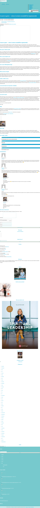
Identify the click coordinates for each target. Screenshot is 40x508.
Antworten (3, 158)
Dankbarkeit (3, 376)
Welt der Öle (7, 246)
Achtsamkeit (3, 366)
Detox (2, 378)
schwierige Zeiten (3, 412)
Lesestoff (2, 400)
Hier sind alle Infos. (9, 256)
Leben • (31, 7)
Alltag (2, 369)
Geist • (30, 5)
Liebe (2, 402)
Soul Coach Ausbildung (5, 251)
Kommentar (1, 217)
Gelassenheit (3, 381)
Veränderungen (11, 113)
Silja (30, 9)
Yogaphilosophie (3, 436)
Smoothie (2, 419)
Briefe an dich (3, 142)
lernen (8, 113)
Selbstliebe (3, 417)
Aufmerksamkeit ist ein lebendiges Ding (6, 476)
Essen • (31, 6)
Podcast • (31, 4)
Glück (2, 388)
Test (32, 11)
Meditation (3, 405)
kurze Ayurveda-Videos (23, 80)
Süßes (2, 424)
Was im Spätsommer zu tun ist (5, 149)
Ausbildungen (9, 60)
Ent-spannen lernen (4, 494)
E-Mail (1, 224)
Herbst (2, 390)
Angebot (14, 97)
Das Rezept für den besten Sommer (6, 488)
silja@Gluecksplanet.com (5, 500)
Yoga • (30, 8)
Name (0, 222)
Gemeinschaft (3, 383)
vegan (2, 426)
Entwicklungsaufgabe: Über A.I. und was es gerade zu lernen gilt (9, 139)
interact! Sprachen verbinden (32, 82)
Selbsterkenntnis (3, 414)
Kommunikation (5, 113)
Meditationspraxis (33, 53)
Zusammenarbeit (34, 10)
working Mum (3, 431)
